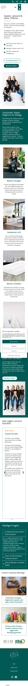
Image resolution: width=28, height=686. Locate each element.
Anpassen (14, 351)
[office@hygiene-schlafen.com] (17, 1)
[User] (19, 8)
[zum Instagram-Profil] (21, 1)
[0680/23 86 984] (13, 1)
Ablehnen (14, 346)
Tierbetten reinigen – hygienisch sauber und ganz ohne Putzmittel (14, 600)
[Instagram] (12, 677)
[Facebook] (16, 677)
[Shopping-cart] (19, 5)
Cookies (8, 685)
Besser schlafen (14, 283)
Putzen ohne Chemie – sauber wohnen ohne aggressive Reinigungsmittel (14, 629)
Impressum (14, 667)
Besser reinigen (14, 180)
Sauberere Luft (14, 232)
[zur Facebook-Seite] (25, 1)
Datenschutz (14, 671)
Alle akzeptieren (14, 341)
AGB (14, 664)
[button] (15, 7)
